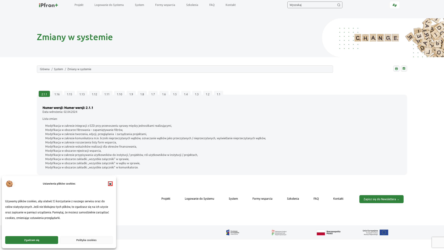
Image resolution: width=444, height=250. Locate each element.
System (139, 4)
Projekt (79, 4)
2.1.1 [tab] (44, 94)
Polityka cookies (86, 240)
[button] (110, 183)
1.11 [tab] (107, 94)
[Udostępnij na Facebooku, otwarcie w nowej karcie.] (404, 68)
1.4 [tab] (186, 94)
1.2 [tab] (208, 94)
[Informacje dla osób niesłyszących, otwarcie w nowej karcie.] (394, 4)
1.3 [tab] (197, 94)
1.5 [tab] (175, 94)
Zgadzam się (31, 240)
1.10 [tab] (119, 94)
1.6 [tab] (164, 94)
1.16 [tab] (57, 94)
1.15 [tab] (69, 94)
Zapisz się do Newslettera (380, 199)
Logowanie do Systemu (109, 4)
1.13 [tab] (82, 94)
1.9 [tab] (131, 94)
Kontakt (231, 4)
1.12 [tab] (94, 94)
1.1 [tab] (218, 94)
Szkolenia (192, 4)
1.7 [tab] (153, 94)
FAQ (212, 4)
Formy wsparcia (165, 4)
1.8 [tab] (142, 94)
